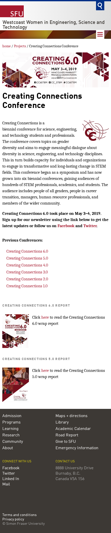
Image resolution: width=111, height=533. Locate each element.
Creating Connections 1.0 (26, 286)
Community (12, 442)
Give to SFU (66, 442)
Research (11, 435)
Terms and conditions (19, 515)
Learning (10, 429)
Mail (6, 484)
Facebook (66, 226)
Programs (11, 422)
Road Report (67, 435)
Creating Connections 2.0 (27, 279)
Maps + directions (72, 416)
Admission (11, 416)
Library (62, 422)
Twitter (90, 226)
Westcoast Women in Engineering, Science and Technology (54, 25)
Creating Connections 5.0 (27, 258)
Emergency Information (77, 448)
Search (100, 5)
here (45, 317)
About (7, 448)
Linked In (10, 479)
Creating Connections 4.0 (27, 265)
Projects (20, 46)
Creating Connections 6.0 (27, 251)
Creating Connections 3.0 (27, 272)
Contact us (65, 461)
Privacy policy (13, 519)
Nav (100, 34)
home (6, 46)
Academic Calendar (73, 429)
